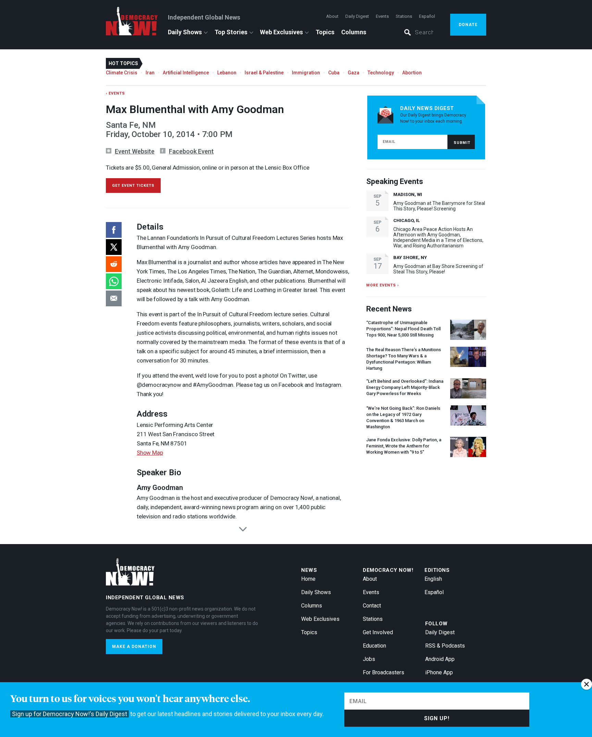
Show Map (150, 452)
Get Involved (378, 632)
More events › (382, 285)
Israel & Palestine (264, 72)
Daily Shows (185, 32)
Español (427, 16)
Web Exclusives (281, 32)
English (433, 579)
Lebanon (226, 72)
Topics (325, 32)
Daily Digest (357, 16)
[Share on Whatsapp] (114, 281)
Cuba (334, 72)
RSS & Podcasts (445, 645)
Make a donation (134, 646)
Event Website (135, 151)
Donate (468, 24)
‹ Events (115, 93)
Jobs (369, 659)
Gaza (353, 72)
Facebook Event (191, 151)
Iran (150, 72)
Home (308, 579)
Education (374, 645)
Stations (404, 16)
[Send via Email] (114, 298)
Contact (372, 605)
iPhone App (439, 672)
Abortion (412, 72)
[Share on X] (114, 247)
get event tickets (133, 185)
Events (382, 16)
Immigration (306, 72)
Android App (440, 659)
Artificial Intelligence (186, 72)
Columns (353, 32)
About (332, 16)
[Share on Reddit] (114, 264)
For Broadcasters (383, 672)
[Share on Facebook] (114, 230)
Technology (381, 72)
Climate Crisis (121, 72)
